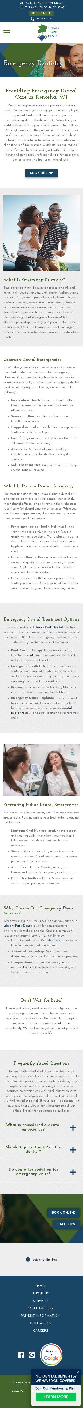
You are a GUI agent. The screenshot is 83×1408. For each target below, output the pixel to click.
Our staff (30, 967)
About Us (41, 1293)
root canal (35, 655)
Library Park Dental (48, 627)
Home (40, 1286)
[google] (31, 1354)
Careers (40, 1330)
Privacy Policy (19, 1391)
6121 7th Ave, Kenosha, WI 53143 (41, 7)
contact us (63, 1023)
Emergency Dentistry (33, 63)
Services (40, 1301)
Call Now (66, 1224)
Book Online (41, 13)
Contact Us (40, 1323)
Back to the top (45, 1260)
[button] (41, 1127)
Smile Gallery (41, 1308)
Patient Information (41, 1315)
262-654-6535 (44, 18)
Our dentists (50, 940)
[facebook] (21, 1354)
